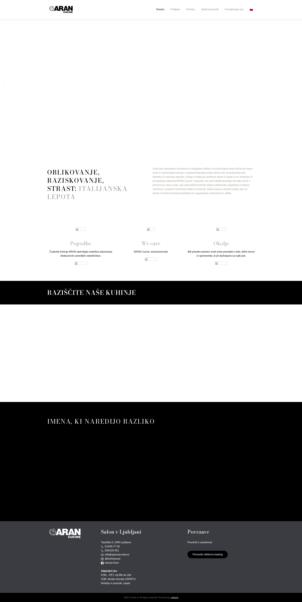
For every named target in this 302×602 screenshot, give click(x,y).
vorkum (174, 597)
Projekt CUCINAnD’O (151, 92)
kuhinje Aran (111, 562)
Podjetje (175, 9)
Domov (160, 9)
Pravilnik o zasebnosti (199, 542)
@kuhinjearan (111, 558)
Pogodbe (80, 243)
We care (150, 243)
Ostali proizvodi (209, 9)
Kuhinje (190, 9)
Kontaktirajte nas (234, 9)
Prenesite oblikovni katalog (208, 554)
